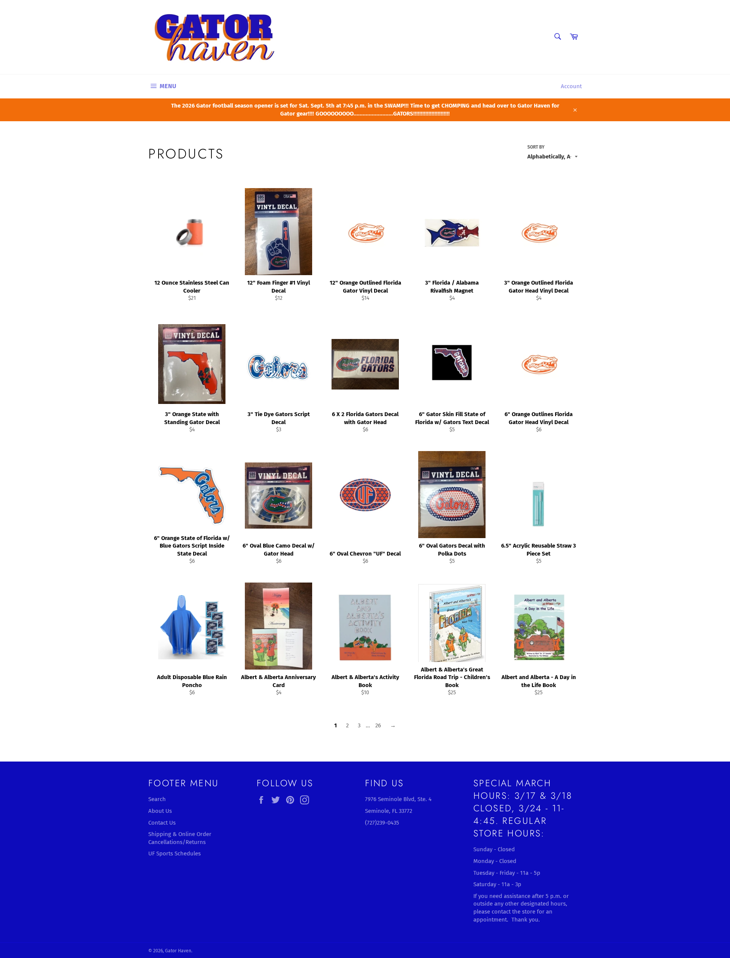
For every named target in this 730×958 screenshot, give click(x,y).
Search (157, 799)
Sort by (535, 147)
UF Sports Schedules (174, 853)
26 (378, 725)
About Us (160, 811)
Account (571, 86)
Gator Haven (178, 950)
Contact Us (162, 822)
